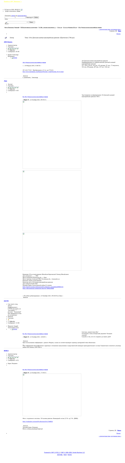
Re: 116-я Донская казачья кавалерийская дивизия (35, 96)
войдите (13, 15)
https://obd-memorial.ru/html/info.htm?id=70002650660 (38, 288)
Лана (5, 81)
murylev (6, 301)
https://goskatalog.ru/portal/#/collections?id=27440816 (38, 421)
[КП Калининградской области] (14, 58)
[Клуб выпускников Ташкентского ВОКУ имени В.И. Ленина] (14, 329)
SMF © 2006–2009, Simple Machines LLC (73, 452)
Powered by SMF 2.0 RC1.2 (52, 452)
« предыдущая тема (104, 29)
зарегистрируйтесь (22, 15)
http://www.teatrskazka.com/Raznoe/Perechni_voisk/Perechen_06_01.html (43, 71)
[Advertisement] (62, 445)
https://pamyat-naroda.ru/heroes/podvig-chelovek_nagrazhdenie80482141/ (43, 287)
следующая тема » (116, 29)
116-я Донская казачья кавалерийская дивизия (34, 62)
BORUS (6, 350)
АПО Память (8, 42)
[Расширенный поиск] (6, 22)
